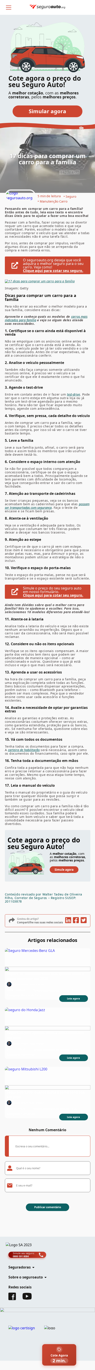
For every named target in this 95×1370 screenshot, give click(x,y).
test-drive (73, 394)
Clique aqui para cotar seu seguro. (53, 270)
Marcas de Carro (31, 995)
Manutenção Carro (53, 201)
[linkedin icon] (68, 920)
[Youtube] (27, 1298)
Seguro (71, 196)
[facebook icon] (76, 920)
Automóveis (28, 1054)
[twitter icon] (83, 920)
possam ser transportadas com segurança (47, 506)
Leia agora (73, 998)
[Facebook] (12, 1298)
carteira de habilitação (24, 750)
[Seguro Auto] (20, 195)
